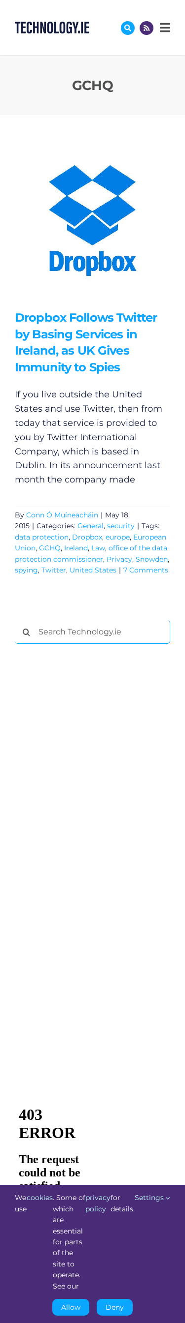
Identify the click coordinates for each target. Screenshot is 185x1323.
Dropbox (87, 537)
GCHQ (50, 547)
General (90, 525)
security (121, 525)
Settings (150, 1197)
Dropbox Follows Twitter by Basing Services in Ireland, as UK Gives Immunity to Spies (78, 222)
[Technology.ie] (52, 26)
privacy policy (98, 1203)
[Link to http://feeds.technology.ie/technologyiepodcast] (146, 28)
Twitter (53, 570)
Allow (70, 1307)
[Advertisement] (89, 801)
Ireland (76, 547)
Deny (115, 1307)
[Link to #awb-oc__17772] (128, 28)
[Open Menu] (163, 27)
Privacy (119, 559)
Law (98, 547)
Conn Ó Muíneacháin (62, 515)
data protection (42, 537)
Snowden (152, 559)
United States (93, 570)
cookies (40, 1197)
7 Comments (145, 570)
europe (118, 537)
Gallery (106, 222)
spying (26, 570)
